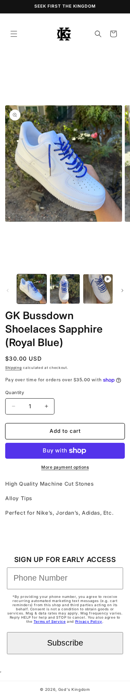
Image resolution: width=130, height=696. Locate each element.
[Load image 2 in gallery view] (64, 289)
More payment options (65, 467)
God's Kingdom (74, 689)
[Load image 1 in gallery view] (31, 289)
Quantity (14, 392)
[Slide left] (7, 290)
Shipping (13, 367)
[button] (13, 33)
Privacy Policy (88, 621)
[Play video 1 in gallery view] (98, 289)
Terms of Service (50, 621)
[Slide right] (122, 290)
